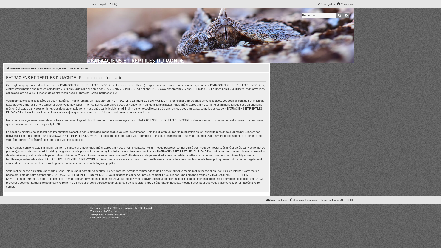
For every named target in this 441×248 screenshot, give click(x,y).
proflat (99, 214)
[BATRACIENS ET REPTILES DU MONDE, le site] (138, 60)
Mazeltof (114, 214)
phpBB (110, 208)
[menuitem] (112, 4)
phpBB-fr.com (110, 211)
